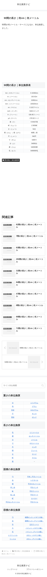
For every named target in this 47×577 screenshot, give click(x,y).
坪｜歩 (12, 487)
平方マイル (34, 502)
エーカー (34, 498)
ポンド (34, 417)
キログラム (34, 410)
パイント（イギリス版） (34, 528)
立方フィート (34, 524)
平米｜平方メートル (34, 477)
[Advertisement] (23, 56)
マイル (34, 458)
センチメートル (34, 436)
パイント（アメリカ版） (34, 532)
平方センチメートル (13, 502)
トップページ (12, 569)
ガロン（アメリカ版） (34, 539)
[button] (42, 385)
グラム (34, 406)
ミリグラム (34, 403)
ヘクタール (34, 480)
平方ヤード (34, 495)
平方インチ (34, 487)
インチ (34, 447)
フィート (34, 450)
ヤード (34, 454)
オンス (34, 414)
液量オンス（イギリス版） (34, 517)
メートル (34, 440)
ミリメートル (34, 432)
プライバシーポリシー (34, 569)
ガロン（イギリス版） (34, 535)
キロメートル (34, 443)
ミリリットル (12, 535)
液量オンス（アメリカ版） (34, 521)
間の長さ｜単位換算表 (12, 160)
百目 (12, 410)
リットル (13, 539)
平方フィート (34, 491)
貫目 (12, 417)
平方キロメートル (34, 484)
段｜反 (12, 495)
